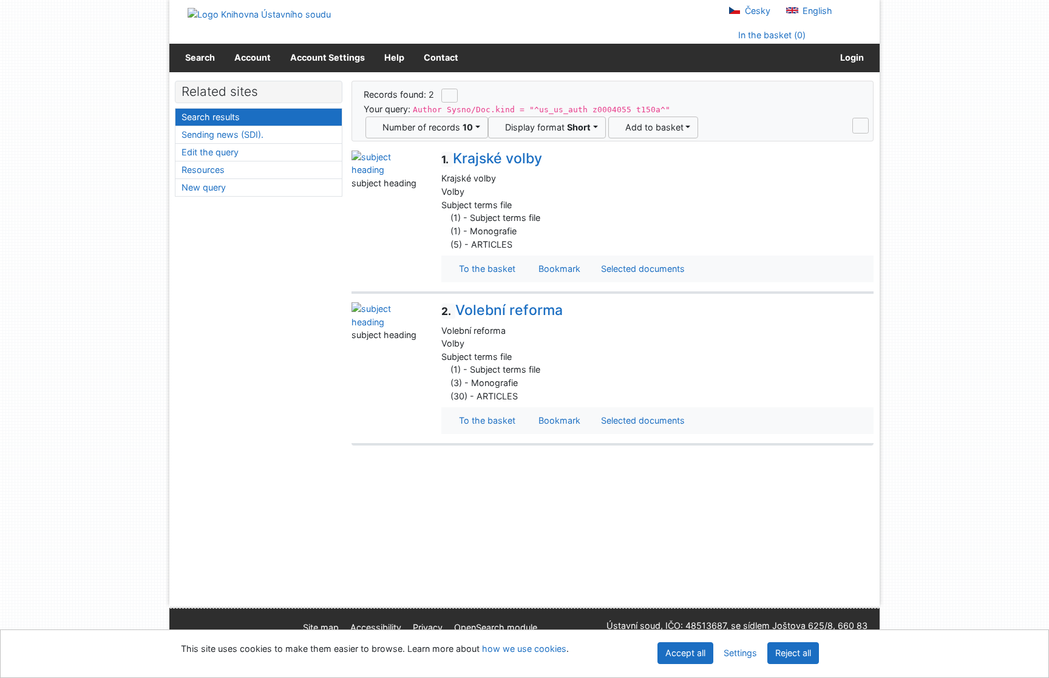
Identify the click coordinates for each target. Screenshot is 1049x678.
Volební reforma (502, 310)
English (816, 10)
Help (394, 57)
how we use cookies (524, 648)
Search (200, 57)
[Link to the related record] (444, 217)
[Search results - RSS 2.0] (449, 95)
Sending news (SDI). (222, 134)
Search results (211, 117)
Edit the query (210, 152)
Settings (740, 653)
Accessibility (375, 627)
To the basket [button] (484, 268)
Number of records (425, 127)
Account (252, 57)
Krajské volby (491, 158)
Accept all (685, 653)
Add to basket (652, 127)
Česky (756, 10)
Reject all (793, 653)
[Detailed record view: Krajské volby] (387, 162)
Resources (203, 169)
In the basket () (771, 35)
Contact (441, 57)
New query (204, 187)
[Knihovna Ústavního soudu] (259, 13)
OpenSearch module (495, 627)
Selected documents (642, 268)
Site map (321, 627)
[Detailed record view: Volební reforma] (387, 314)
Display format (545, 127)
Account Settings (327, 57)
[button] (860, 126)
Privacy (428, 627)
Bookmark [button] (557, 268)
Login (850, 57)
